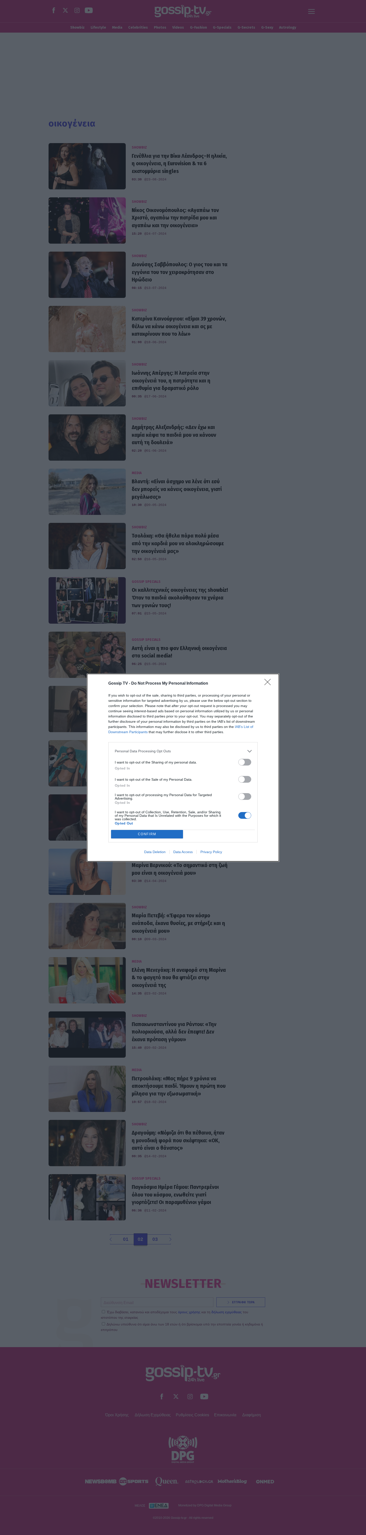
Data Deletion (155, 852)
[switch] (244, 762)
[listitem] (183, 751)
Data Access (183, 852)
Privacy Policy (211, 852)
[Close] (269, 683)
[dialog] (183, 767)
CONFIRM (147, 834)
